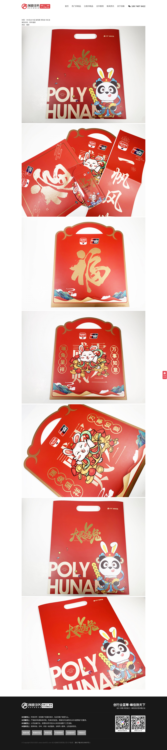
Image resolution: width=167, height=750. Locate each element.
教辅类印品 (37, 733)
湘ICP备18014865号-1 (82, 742)
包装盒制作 (71, 733)
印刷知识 (82, 733)
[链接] (36, 6)
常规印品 (48, 733)
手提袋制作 (59, 733)
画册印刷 (26, 733)
